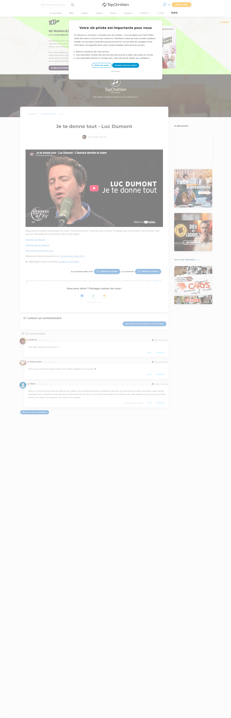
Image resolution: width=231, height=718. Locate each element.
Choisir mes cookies (101, 65)
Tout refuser (115, 71)
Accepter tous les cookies (126, 65)
